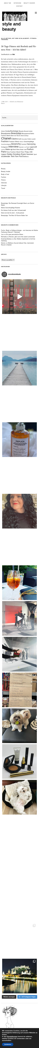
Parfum (30, 149)
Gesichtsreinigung (6, 144)
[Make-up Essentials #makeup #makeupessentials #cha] (19, 475)
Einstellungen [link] (12, 1036)
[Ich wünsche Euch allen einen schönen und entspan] (19, 332)
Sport (35, 154)
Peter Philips (25, 152)
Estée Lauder (32, 139)
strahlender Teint (8, 156)
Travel (3, 188)
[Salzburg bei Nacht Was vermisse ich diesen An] (19, 976)
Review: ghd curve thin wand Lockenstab (22, 237)
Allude (3, 131)
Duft (19, 139)
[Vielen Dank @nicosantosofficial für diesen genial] (19, 296)
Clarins (14, 139)
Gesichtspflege (29, 141)
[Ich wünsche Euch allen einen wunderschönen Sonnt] (19, 582)
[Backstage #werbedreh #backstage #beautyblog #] (19, 618)
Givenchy (16, 144)
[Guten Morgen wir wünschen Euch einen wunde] (19, 725)
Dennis (3, 243)
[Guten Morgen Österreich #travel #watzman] (19, 404)
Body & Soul (5, 174)
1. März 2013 (4, 101)
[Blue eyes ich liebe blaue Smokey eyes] (19, 833)
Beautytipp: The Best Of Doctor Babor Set (14, 215)
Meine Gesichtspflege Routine (10, 207)
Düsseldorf (24, 139)
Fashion (5, 141)
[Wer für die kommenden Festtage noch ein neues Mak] (19, 904)
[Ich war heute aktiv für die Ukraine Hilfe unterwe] (19, 690)
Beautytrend (26, 133)
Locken (3, 149)
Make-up (8, 149)
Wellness (26, 156)
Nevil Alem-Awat (18, 149)
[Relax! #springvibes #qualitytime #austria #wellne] (19, 368)
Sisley (9, 154)
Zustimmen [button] (7, 1044)
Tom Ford (19, 156)
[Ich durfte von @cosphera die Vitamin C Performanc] (19, 940)
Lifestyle (3, 185)
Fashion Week (14, 141)
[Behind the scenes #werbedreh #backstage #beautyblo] (19, 654)
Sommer (29, 154)
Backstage (14, 131)
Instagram (4, 147)
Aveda (7, 131)
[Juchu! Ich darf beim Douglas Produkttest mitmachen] (19, 547)
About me (7, 3)
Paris (3, 152)
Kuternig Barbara (6, 239)
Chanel (6, 138)
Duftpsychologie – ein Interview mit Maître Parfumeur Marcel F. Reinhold (19, 231)
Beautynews (6, 133)
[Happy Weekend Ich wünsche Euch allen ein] (19, 797)
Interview (17, 3)
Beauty (21, 131)
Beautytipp (16, 133)
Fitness (3, 103)
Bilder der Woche (16, 135)
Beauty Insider (29, 3)
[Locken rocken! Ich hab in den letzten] (19, 511)
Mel (13, 54)
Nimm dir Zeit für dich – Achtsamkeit (12, 213)
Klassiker (21, 147)
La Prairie (26, 147)
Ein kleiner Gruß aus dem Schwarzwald (13, 210)
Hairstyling (31, 144)
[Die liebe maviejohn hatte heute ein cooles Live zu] (19, 761)
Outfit (25, 149)
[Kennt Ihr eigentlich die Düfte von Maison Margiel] (19, 439)
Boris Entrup (24, 135)
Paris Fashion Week (13, 152)
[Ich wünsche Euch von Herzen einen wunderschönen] (19, 868)
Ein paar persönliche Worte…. (15, 234)
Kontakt (19, 6)
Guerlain (23, 144)
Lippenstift (33, 147)
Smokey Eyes (19, 154)
